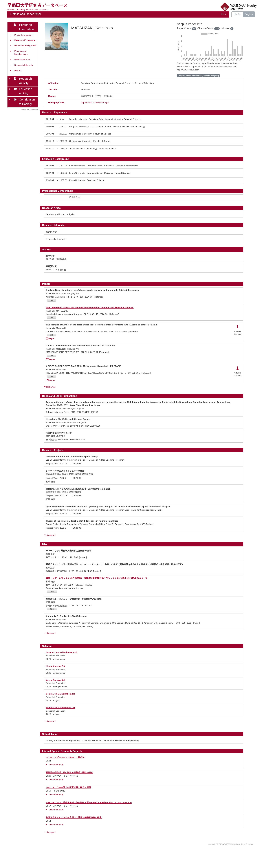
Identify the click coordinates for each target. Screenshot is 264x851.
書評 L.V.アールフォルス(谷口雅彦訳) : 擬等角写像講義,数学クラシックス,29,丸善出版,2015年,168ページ (96, 578)
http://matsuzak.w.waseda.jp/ (95, 102)
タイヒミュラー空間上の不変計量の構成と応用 (68, 787)
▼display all (49, 387)
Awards (18, 70)
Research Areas (22, 60)
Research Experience (24, 40)
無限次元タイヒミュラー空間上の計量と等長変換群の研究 (74, 817)
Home (223, 14)
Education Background (25, 46)
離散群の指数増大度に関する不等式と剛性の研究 (69, 772)
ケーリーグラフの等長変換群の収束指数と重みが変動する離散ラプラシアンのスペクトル (89, 802)
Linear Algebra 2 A (55, 666)
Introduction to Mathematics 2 (61, 652)
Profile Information (23, 35)
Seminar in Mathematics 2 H (60, 694)
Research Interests (23, 65)
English (249, 14)
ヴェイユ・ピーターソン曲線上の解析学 (65, 757)
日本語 (237, 14)
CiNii (52, 592)
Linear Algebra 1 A (55, 680)
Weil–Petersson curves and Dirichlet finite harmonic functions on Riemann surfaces (90, 307)
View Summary (56, 764)
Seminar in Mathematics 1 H (60, 707)
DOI (51, 300)
